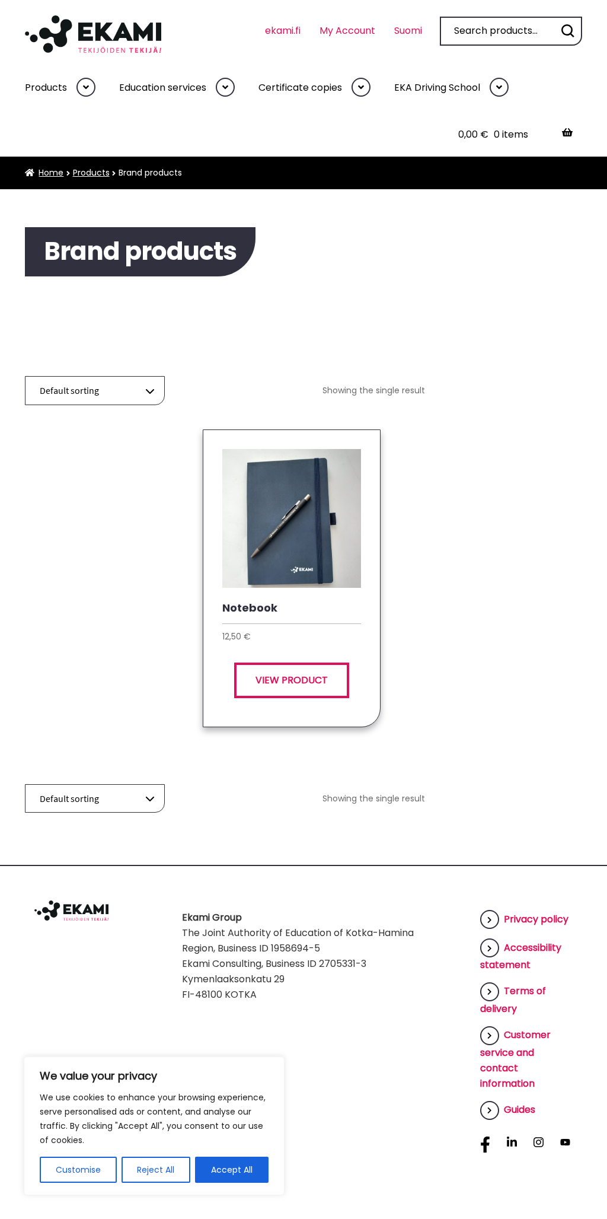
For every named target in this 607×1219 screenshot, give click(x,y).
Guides (519, 1109)
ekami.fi (283, 30)
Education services (162, 87)
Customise (78, 1170)
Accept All (232, 1170)
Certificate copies (300, 87)
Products (46, 87)
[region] (154, 1125)
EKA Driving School (437, 87)
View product (291, 680)
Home (51, 173)
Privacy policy (536, 919)
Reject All (155, 1170)
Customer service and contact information (515, 1059)
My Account (347, 30)
